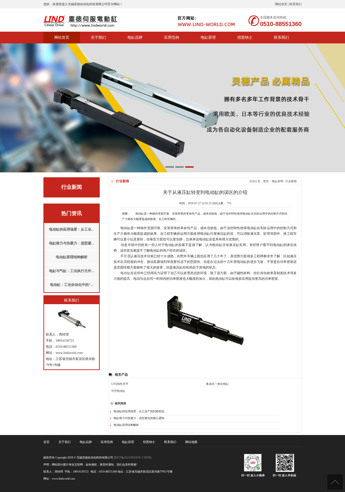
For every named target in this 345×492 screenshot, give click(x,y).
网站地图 (191, 442)
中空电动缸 (118, 391)
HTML (148, 457)
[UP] (335, 482)
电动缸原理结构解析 (126, 425)
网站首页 (281, 4)
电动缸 (125, 273)
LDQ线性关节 (119, 384)
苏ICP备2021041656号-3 (128, 457)
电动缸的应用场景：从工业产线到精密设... (140, 411)
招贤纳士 (244, 37)
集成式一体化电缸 (217, 384)
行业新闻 (291, 181)
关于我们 (98, 37)
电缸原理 (208, 37)
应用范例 (171, 37)
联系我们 (295, 4)
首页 (266, 181)
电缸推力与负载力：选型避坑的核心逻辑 (139, 418)
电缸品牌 (134, 37)
